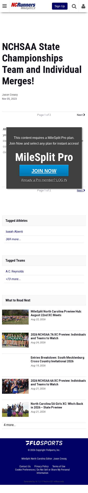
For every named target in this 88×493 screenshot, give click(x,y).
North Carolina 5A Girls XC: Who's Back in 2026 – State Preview (57, 405)
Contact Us (24, 466)
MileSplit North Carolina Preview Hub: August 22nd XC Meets (56, 313)
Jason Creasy (10, 94)
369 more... (13, 239)
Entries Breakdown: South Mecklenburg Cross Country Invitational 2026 (57, 359)
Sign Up (60, 6)
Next (80, 114)
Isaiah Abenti (14, 231)
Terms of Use (58, 466)
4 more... (10, 425)
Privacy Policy (41, 466)
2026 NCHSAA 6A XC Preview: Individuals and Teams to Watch (58, 382)
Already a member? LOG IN (44, 180)
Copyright (40, 450)
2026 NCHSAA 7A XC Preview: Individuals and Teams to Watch (58, 336)
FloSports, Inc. (53, 450)
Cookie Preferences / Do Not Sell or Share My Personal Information (42, 471)
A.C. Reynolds (15, 271)
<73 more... (13, 279)
